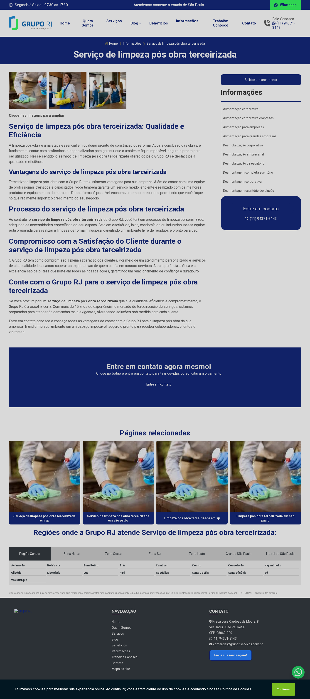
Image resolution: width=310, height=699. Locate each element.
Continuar (283, 689)
